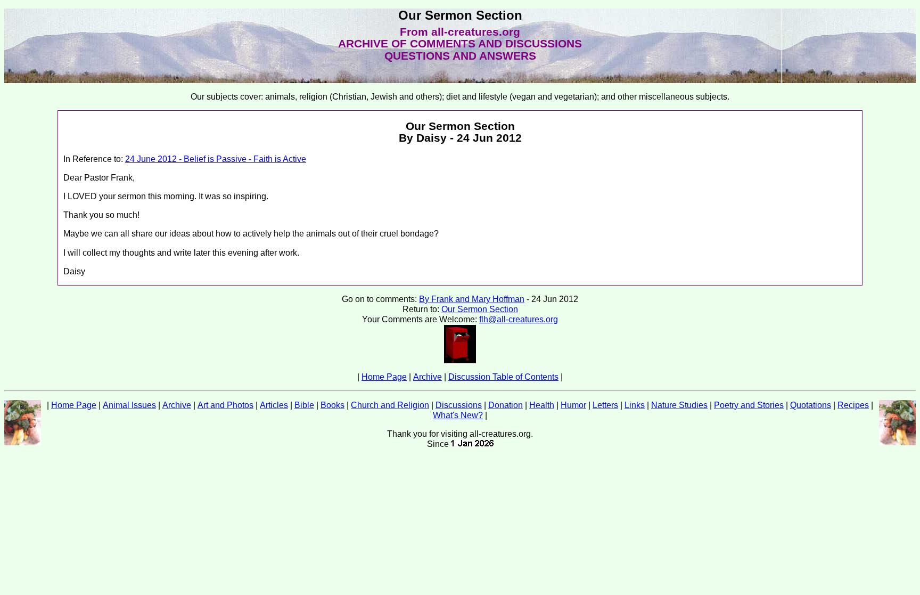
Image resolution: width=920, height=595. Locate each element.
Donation (505, 405)
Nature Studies (679, 405)
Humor (573, 405)
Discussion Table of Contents (503, 376)
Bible (304, 405)
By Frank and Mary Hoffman (471, 299)
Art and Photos (225, 405)
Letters (605, 405)
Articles (274, 405)
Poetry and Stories (749, 405)
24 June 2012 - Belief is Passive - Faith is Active (215, 159)
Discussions (459, 405)
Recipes (853, 405)
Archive (427, 376)
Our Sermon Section (479, 309)
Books (332, 405)
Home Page (384, 376)
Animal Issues (129, 405)
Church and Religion (390, 405)
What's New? (458, 415)
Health (541, 405)
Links (635, 405)
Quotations (810, 405)
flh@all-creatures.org (518, 319)
